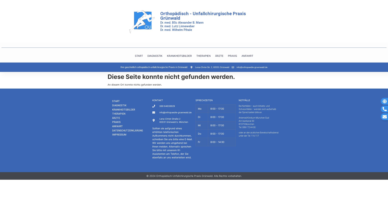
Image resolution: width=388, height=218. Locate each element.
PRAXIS (232, 56)
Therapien (118, 113)
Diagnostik (119, 105)
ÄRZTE (219, 56)
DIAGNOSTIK (154, 56)
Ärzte (116, 118)
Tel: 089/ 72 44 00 (247, 127)
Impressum (119, 134)
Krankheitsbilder (123, 109)
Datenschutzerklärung (127, 130)
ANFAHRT (247, 56)
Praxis (116, 122)
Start (116, 101)
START (139, 56)
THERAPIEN (203, 56)
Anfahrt (117, 126)
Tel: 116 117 (253, 136)
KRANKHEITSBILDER (179, 56)
